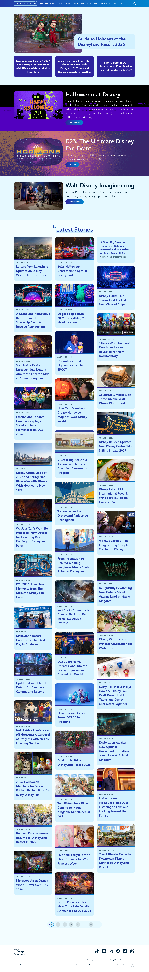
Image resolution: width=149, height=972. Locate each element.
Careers (122, 960)
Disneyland (72, 3)
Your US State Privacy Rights (104, 965)
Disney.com (131, 960)
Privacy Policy (74, 965)
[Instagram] (111, 951)
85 (91, 924)
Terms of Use (64, 965)
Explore (118, 3)
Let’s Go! (72, 164)
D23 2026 (44, 3)
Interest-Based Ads (128, 967)
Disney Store (114, 960)
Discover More (74, 202)
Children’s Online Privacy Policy (124, 965)
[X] (125, 951)
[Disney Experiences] (19, 952)
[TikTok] (97, 951)
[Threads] (132, 951)
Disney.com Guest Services (112, 967)
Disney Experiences (92, 960)
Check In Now (74, 122)
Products (105, 3)
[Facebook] (118, 951)
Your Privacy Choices (87, 965)
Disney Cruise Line (89, 3)
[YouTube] (104, 951)
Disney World (57, 3)
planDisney (104, 960)
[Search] (135, 3)
